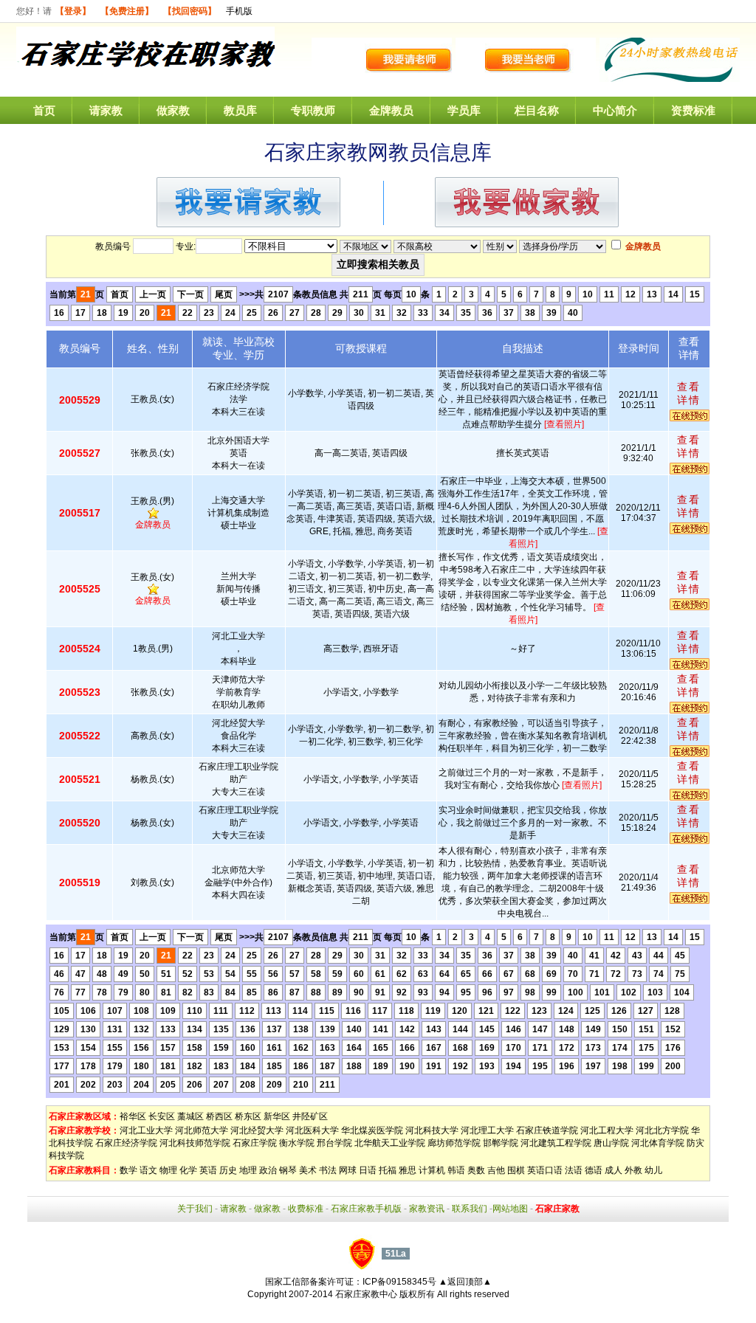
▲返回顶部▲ (465, 1282)
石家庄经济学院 (126, 1143)
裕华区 (133, 1116)
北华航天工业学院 (389, 1143)
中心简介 (615, 110)
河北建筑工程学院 (555, 1143)
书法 (328, 1170)
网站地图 (510, 1208)
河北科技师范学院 (194, 1143)
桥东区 (248, 1116)
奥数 (476, 1170)
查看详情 (689, 393)
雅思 (407, 1170)
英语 (208, 1170)
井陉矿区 (310, 1116)
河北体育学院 (657, 1143)
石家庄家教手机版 (366, 1208)
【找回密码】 (189, 11)
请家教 (106, 110)
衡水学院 (297, 1143)
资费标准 (693, 110)
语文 (148, 1170)
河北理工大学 (487, 1130)
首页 (44, 110)
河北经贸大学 (257, 1130)
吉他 (496, 1170)
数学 (128, 1170)
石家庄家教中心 (366, 1294)
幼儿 (653, 1170)
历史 (228, 1170)
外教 (633, 1170)
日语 (368, 1170)
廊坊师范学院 (454, 1143)
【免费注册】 (127, 11)
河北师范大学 (201, 1130)
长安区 (161, 1116)
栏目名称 (537, 110)
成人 (613, 1170)
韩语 (456, 1170)
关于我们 (195, 1208)
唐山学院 (611, 1143)
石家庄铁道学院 (547, 1130)
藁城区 (190, 1116)
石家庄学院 (255, 1143)
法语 (574, 1170)
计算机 (432, 1170)
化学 (188, 1170)
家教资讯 (426, 1208)
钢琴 (288, 1170)
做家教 (173, 110)
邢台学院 (334, 1143)
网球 (348, 1170)
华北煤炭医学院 (372, 1130)
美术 (308, 1170)
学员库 (464, 110)
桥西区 (219, 1116)
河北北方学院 (662, 1130)
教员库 (240, 110)
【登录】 (73, 11)
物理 (168, 1170)
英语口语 (545, 1170)
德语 (593, 1170)
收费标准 (305, 1208)
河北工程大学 (606, 1130)
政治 (268, 1170)
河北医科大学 (312, 1130)
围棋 (516, 1170)
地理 (248, 1170)
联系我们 (469, 1208)
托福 (387, 1170)
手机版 (239, 11)
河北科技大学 (431, 1130)
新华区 (277, 1116)
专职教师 (313, 110)
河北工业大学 (146, 1130)
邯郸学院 (500, 1143)
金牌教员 (391, 110)
